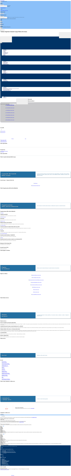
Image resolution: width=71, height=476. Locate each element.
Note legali (3, 459)
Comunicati (2, 230)
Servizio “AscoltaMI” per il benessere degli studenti (8, 322)
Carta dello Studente (3, 332)
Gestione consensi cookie (5, 463)
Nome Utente (8, 5)
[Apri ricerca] (65, 35)
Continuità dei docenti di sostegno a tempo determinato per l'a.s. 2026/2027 (11, 326)
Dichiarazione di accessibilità (5, 461)
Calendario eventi (4, 214)
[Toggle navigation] (6, 39)
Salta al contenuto (2, 0)
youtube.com (1, 434)
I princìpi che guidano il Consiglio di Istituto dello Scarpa (10, 226)
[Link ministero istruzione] (3, 1)
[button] (7, 138)
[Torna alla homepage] (35, 31)
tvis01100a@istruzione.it (9, 451)
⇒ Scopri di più (32, 408)
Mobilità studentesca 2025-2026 (6, 222)
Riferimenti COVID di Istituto (5, 243)
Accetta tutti (11, 418)
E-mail (8, 17)
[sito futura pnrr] (35, 29)
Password (8, 6)
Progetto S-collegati (4, 335)
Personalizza (2, 418)
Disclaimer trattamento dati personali (4, 469)
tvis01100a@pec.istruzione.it (9, 452)
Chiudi (1, 21)
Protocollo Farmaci (4, 247)
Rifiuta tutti (6, 418)
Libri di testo (2, 218)
